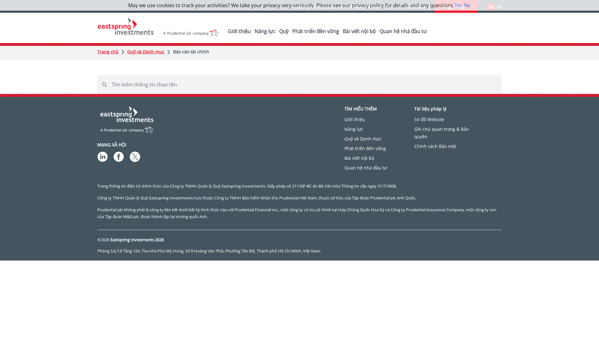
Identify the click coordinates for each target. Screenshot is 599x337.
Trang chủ (108, 52)
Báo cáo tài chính (191, 52)
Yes (459, 5)
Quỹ (284, 31)
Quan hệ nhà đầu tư (403, 31)
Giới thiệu (239, 31)
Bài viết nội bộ (359, 31)
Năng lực (265, 31)
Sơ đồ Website (429, 119)
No (467, 5)
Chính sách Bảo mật (435, 146)
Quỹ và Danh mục (145, 52)
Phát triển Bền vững (315, 31)
